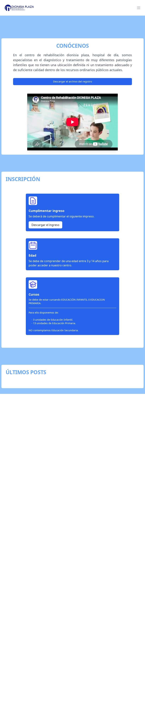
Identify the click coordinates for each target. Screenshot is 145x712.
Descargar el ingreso (45, 225)
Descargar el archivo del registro (72, 81)
